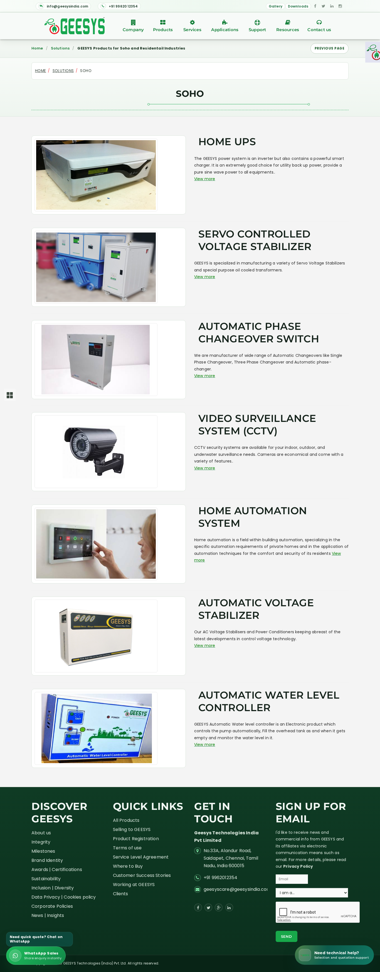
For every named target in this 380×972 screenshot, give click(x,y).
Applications (224, 29)
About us (41, 833)
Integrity (40, 842)
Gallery (275, 6)
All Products (126, 820)
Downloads (298, 6)
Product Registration (136, 838)
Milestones (43, 851)
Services (192, 29)
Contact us (319, 29)
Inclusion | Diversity (52, 888)
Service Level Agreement (141, 857)
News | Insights (47, 915)
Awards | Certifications (56, 869)
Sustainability (46, 878)
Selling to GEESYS (132, 829)
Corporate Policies (52, 906)
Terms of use (127, 848)
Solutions (60, 48)
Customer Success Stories (142, 875)
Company (133, 29)
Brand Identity (47, 860)
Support (257, 29)
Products (163, 29)
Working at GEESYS (134, 884)
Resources (287, 29)
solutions (63, 70)
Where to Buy (128, 866)
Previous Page (329, 48)
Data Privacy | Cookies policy (63, 897)
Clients (120, 894)
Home (37, 48)
